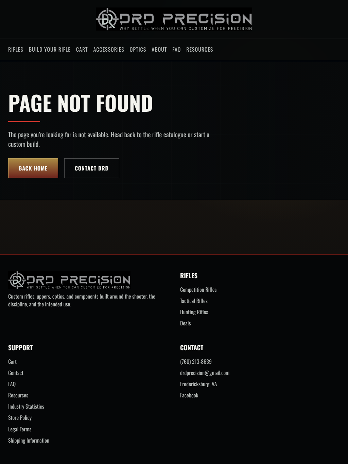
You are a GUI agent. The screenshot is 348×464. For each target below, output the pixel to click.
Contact (15, 373)
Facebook (189, 395)
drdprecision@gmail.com (204, 373)
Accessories (108, 49)
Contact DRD (92, 168)
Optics (138, 49)
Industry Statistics (26, 406)
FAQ (176, 49)
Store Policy (20, 418)
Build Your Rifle (50, 49)
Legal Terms (19, 429)
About (159, 49)
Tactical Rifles (194, 301)
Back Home (33, 168)
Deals (185, 323)
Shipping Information (28, 440)
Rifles (15, 49)
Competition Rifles (198, 289)
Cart (82, 49)
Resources (199, 49)
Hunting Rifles (194, 312)
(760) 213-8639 (196, 361)
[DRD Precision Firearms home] (174, 19)
